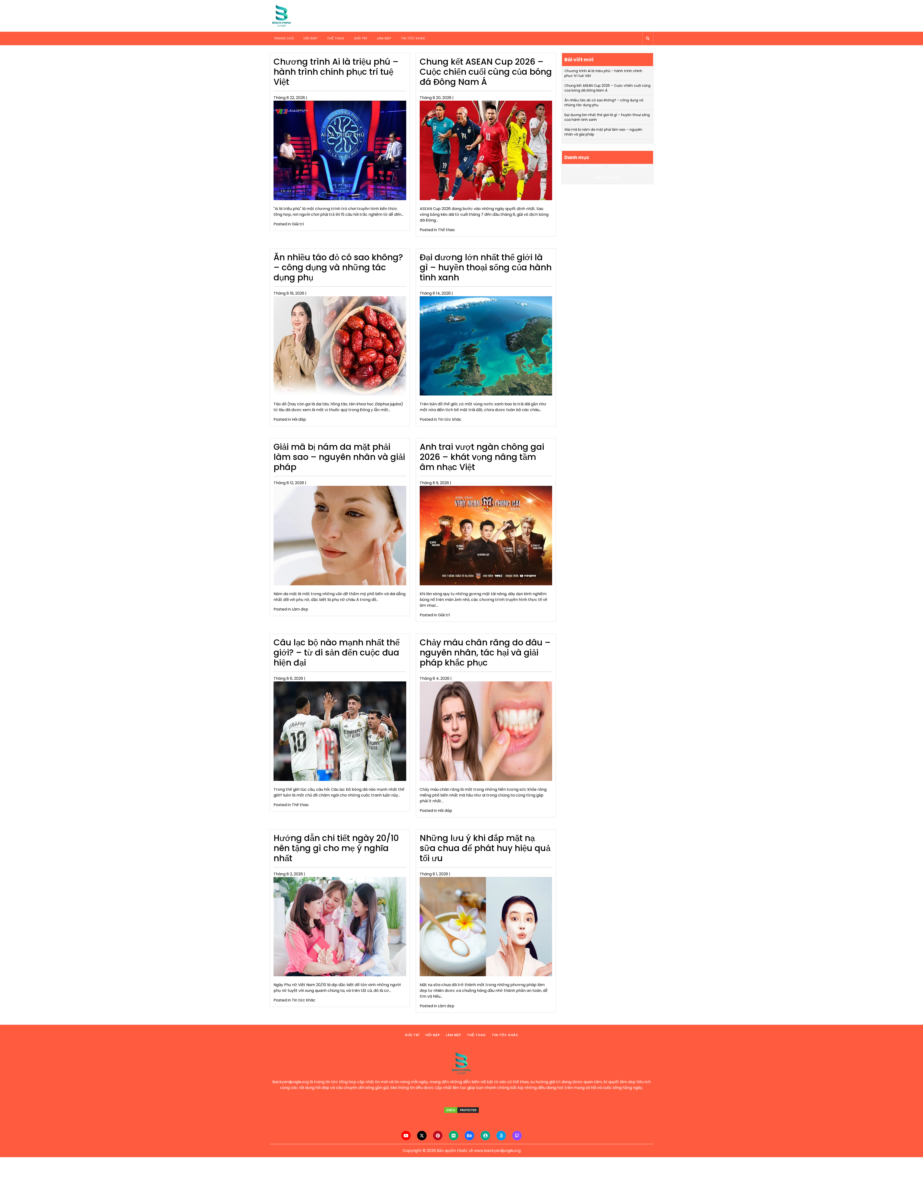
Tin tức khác (413, 38)
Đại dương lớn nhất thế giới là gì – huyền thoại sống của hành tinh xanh (486, 267)
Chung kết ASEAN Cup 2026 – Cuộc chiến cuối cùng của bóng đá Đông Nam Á (486, 72)
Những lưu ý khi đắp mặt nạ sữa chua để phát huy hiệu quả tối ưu (485, 848)
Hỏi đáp (311, 38)
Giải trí (360, 38)
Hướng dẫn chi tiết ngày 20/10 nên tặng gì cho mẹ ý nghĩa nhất (336, 848)
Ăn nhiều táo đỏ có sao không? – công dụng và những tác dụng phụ (338, 267)
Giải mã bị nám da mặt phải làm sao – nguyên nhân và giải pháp (339, 457)
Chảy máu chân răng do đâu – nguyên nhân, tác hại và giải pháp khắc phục (485, 652)
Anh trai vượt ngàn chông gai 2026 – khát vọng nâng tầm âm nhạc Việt (482, 457)
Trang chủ (284, 38)
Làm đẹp (384, 38)
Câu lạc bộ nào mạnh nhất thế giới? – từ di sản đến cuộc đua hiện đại (337, 652)
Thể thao (335, 38)
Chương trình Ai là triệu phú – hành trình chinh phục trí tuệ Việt (336, 72)
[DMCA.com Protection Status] (461, 1110)
